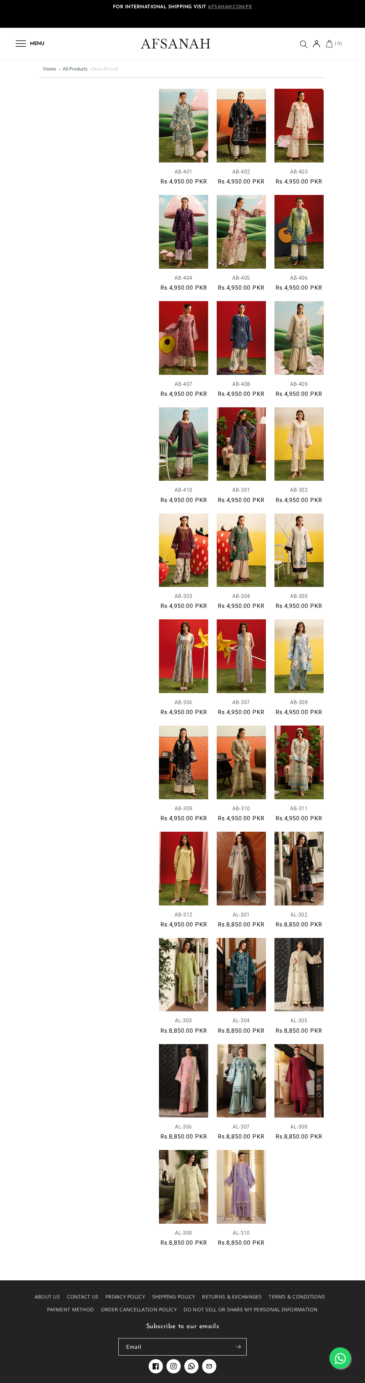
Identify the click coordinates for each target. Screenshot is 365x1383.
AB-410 (183, 490)
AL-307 (241, 1127)
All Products (75, 69)
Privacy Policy (125, 1296)
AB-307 (241, 702)
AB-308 (299, 702)
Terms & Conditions (297, 1296)
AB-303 (183, 596)
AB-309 (183, 808)
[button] (21, 44)
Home (49, 69)
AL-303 (183, 1020)
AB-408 (241, 384)
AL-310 (241, 1233)
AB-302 (299, 490)
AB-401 (183, 172)
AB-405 (241, 278)
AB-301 (241, 490)
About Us (47, 1296)
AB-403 (299, 172)
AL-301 (241, 915)
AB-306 (183, 702)
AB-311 (299, 808)
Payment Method (70, 1309)
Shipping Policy (173, 1296)
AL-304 (241, 1020)
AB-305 (299, 596)
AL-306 (183, 1127)
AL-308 (299, 1127)
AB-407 (183, 384)
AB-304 (241, 596)
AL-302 (299, 915)
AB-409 (299, 384)
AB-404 (183, 278)
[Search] (303, 44)
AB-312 (183, 915)
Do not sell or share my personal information (251, 1309)
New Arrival (105, 69)
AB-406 (299, 278)
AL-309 (183, 1233)
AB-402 (241, 172)
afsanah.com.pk (230, 7)
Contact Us (83, 1296)
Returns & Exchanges (232, 1296)
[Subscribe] (238, 1346)
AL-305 (299, 1020)
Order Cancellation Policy (139, 1309)
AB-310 (241, 808)
